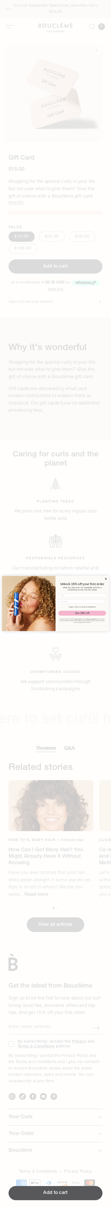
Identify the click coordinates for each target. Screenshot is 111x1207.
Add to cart (55, 1193)
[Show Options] (104, 602)
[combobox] (81, 602)
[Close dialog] (106, 579)
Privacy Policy (78, 619)
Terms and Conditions (91, 619)
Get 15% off (82, 613)
